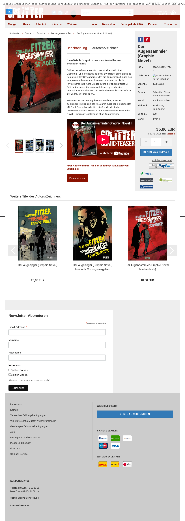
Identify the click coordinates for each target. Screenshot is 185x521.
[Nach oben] (175, 515)
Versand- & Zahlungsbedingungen (28, 415)
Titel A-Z (41, 24)
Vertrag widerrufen (135, 414)
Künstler (57, 24)
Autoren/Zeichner (105, 48)
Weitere (72, 24)
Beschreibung (77, 48)
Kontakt (14, 410)
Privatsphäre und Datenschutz (25, 437)
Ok (9, 11)
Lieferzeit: (142, 75)
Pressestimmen (77, 178)
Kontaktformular (19, 505)
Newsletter (108, 24)
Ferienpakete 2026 (132, 24)
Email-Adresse (17, 327)
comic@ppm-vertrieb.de (24, 497)
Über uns (15, 448)
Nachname (14, 352)
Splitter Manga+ (20, 374)
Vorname (13, 339)
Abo (94, 24)
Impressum (16, 404)
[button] (140, 39)
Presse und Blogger (20, 443)
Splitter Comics (19, 370)
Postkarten (170, 24)
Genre (26, 24)
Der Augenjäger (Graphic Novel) (37, 265)
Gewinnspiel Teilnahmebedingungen (29, 426)
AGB (12, 432)
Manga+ (13, 24)
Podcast (153, 24)
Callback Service (18, 454)
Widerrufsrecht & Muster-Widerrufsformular (33, 421)
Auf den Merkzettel (162, 160)
